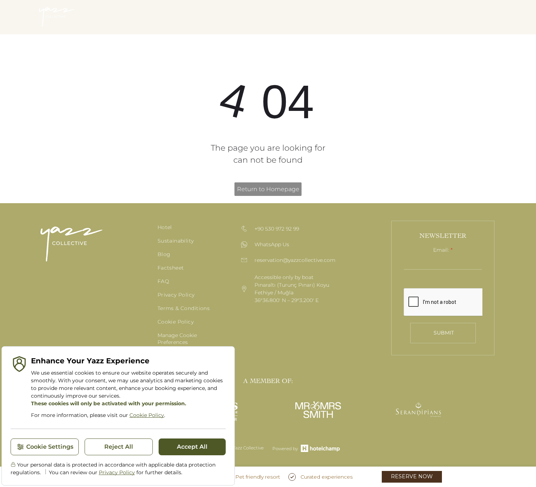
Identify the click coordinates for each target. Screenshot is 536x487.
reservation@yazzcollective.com (295, 260)
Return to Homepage (268, 189)
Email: (441, 250)
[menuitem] (111, 17)
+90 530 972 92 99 (277, 228)
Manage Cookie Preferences (177, 338)
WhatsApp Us (272, 244)
